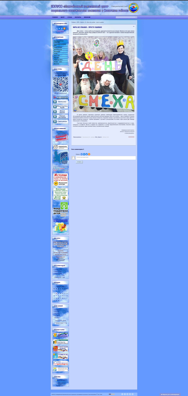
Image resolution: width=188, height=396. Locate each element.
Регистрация (60, 31)
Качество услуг (58, 49)
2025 (78, 22)
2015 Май (56, 311)
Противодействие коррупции (59, 41)
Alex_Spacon (98, 137)
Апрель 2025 (60, 286)
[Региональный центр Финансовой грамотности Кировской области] (60, 163)
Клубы (56, 53)
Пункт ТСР (57, 55)
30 (58, 300)
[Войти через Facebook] (86, 154)
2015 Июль (57, 315)
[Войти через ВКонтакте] (84, 154)
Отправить (79, 161)
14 (54, 295)
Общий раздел (58, 277)
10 (60, 293)
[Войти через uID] (81, 154)
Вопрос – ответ (58, 61)
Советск (56, 269)
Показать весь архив (60, 320)
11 (62, 293)
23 (58, 298)
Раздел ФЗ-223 (58, 47)
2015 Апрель (57, 309)
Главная (73, 22)
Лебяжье (56, 273)
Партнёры (56, 57)
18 (62, 295)
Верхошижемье (77, 137)
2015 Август (57, 317)
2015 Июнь (57, 313)
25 (62, 298)
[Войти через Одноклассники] (89, 154)
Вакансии (56, 63)
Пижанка (56, 271)
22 (56, 298)
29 (56, 300)
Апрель (82, 22)
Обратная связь (58, 59)
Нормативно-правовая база (60, 45)
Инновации (57, 51)
